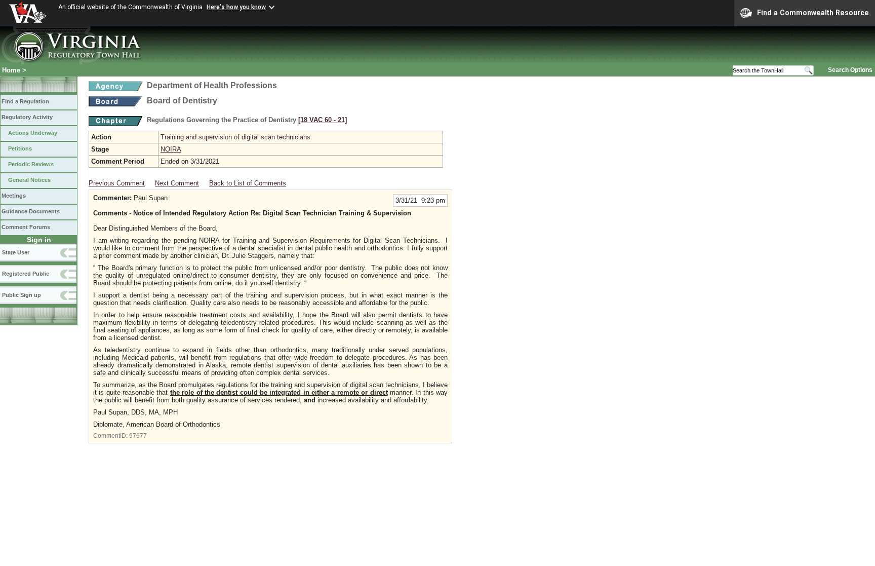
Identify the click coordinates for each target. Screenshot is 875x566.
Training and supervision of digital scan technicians (235, 137)
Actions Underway (32, 133)
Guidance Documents (31, 211)
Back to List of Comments (247, 183)
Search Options (850, 70)
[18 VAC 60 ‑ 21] (322, 120)
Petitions (20, 148)
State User (15, 252)
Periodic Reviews (31, 164)
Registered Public (25, 274)
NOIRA (171, 149)
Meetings (14, 196)
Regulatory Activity (27, 117)
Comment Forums (26, 227)
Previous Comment (117, 183)
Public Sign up (21, 295)
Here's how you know (236, 7)
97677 (138, 436)
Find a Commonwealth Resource (813, 13)
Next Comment (177, 183)
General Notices (29, 180)
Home (11, 70)
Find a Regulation (25, 101)
